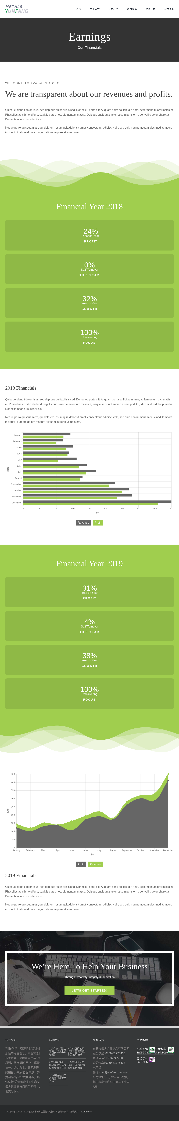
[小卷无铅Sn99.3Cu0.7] (152, 1049)
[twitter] (150, 1117)
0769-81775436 (115, 1053)
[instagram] (161, 1117)
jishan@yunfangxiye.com (112, 1072)
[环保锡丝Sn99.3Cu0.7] (171, 1049)
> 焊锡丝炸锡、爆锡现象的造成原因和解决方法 (57, 1065)
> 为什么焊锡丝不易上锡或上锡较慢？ (57, 1051)
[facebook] (145, 1117)
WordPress (86, 1112)
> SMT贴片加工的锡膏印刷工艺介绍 (57, 1078)
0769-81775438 (115, 1062)
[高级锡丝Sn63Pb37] (152, 1058)
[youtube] (156, 1117)
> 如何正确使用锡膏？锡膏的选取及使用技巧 (76, 1051)
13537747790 (114, 1058)
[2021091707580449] (16, 6)
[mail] (173, 1117)
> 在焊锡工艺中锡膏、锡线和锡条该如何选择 (76, 1065)
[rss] (167, 1117)
